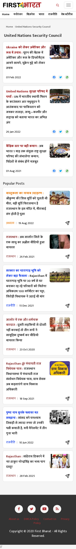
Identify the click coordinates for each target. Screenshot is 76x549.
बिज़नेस (31, 14)
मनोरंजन (18, 14)
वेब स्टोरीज (67, 14)
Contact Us (50, 519)
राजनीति (52, 14)
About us (14, 519)
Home (6, 14)
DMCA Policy (31, 519)
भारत (41, 14)
